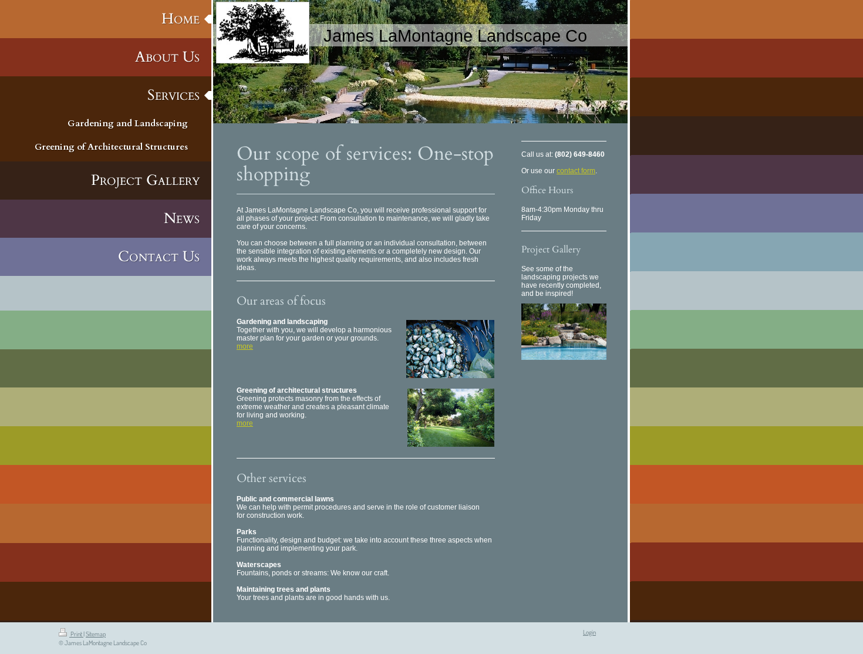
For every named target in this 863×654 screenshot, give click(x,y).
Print (76, 634)
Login (589, 632)
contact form (576, 171)
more (245, 346)
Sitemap (96, 634)
